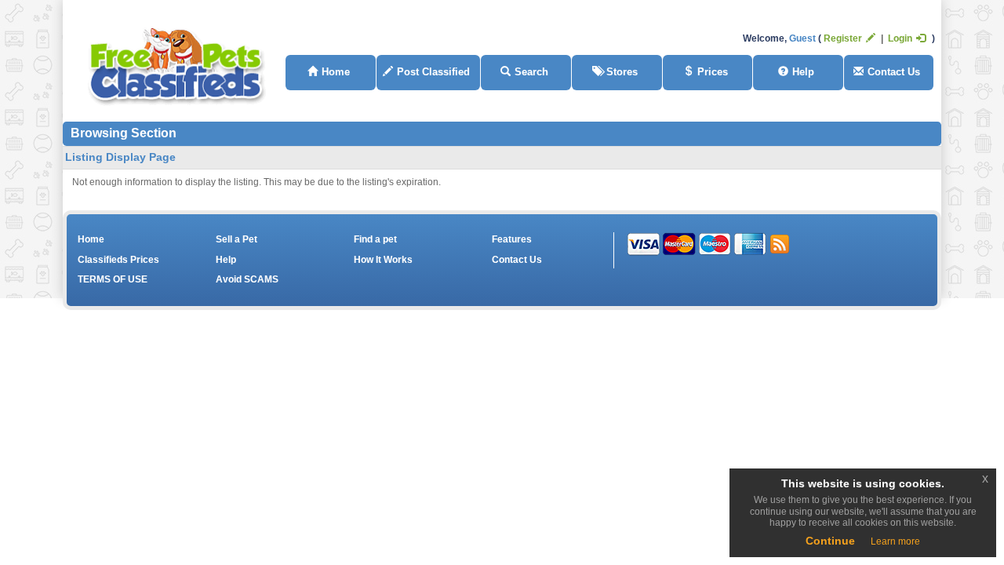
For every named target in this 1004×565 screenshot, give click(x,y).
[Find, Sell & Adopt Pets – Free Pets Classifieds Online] (177, 62)
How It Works (383, 259)
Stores (622, 72)
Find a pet (375, 239)
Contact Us (894, 72)
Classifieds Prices (118, 259)
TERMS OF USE (112, 279)
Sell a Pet (236, 239)
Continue (830, 540)
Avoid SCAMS (247, 279)
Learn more (895, 541)
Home (336, 72)
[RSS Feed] (779, 243)
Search (531, 72)
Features (512, 239)
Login (900, 38)
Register (843, 38)
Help (803, 72)
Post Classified (433, 72)
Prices (712, 72)
